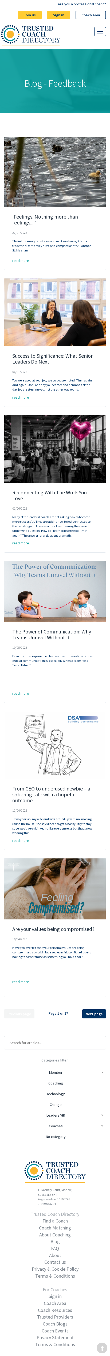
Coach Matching (55, 1228)
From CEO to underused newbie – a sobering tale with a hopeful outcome (51, 794)
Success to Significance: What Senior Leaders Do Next (52, 358)
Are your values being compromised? (53, 929)
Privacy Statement (55, 1337)
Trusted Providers (55, 1317)
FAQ (55, 1248)
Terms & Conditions (55, 1276)
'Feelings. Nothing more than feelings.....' (45, 219)
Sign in (58, 15)
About (55, 1255)
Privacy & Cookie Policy (55, 1269)
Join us (30, 15)
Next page (94, 1013)
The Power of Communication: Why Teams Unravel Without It (51, 634)
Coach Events (55, 1331)
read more (20, 260)
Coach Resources (55, 1310)
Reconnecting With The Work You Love (49, 495)
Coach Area (90, 15)
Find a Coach (55, 1221)
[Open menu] (100, 31)
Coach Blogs (55, 1324)
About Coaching (55, 1235)
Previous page (19, 1013)
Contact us (55, 1262)
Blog (55, 1241)
